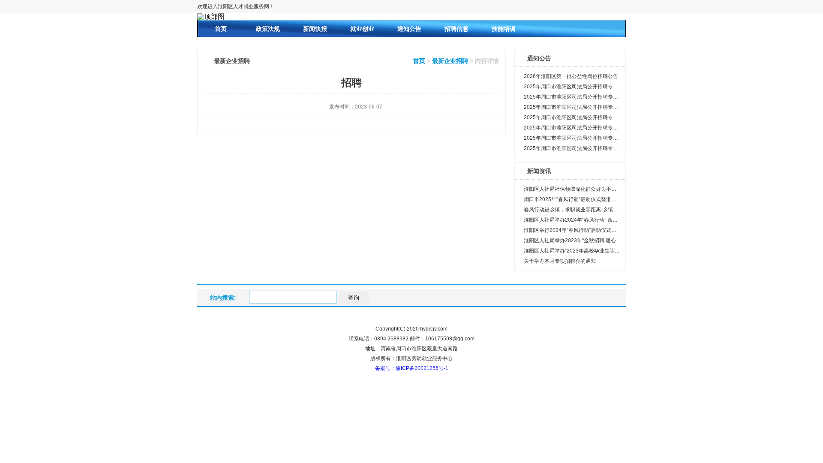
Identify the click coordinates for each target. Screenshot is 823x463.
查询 (353, 298)
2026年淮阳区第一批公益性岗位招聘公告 (571, 76)
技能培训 (504, 28)
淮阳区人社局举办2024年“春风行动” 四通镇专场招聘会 (586, 220)
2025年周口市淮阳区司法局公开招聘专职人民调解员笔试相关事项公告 (604, 148)
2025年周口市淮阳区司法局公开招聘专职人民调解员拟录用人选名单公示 (607, 87)
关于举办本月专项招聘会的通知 (560, 261)
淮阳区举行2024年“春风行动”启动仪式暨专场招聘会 (583, 230)
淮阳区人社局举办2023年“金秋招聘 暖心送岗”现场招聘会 (589, 241)
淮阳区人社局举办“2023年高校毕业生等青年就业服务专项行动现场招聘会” (609, 251)
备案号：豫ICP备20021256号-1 (411, 368)
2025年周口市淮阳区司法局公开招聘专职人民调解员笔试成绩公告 (599, 138)
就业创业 (362, 28)
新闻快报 (315, 28)
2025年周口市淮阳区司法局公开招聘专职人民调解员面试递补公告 (599, 117)
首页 (221, 28)
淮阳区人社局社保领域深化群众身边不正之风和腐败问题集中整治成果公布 (609, 189)
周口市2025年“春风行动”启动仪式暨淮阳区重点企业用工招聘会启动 (601, 199)
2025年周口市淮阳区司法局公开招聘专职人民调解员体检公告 (594, 97)
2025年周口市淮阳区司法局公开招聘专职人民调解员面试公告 (594, 128)
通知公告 (409, 28)
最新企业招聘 (450, 60)
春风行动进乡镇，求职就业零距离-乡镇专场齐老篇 (581, 210)
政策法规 (268, 28)
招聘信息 (457, 28)
